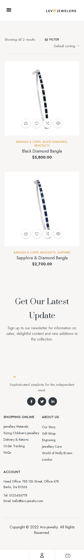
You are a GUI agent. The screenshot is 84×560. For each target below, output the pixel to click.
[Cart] (68, 555)
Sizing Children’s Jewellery (21, 433)
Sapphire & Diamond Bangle (42, 258)
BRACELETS (42, 145)
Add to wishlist (36, 123)
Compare (47, 123)
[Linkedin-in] (53, 401)
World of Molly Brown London (57, 456)
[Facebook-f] (31, 401)
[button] (9, 9)
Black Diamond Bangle (42, 151)
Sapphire (63, 252)
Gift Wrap (49, 433)
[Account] (42, 555)
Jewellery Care (52, 446)
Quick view (58, 123)
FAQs (7, 452)
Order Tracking (14, 446)
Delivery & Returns (16, 439)
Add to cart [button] (26, 123)
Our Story (49, 427)
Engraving (49, 440)
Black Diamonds (55, 142)
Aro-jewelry (49, 527)
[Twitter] (42, 401)
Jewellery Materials (16, 426)
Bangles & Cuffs (28, 142)
